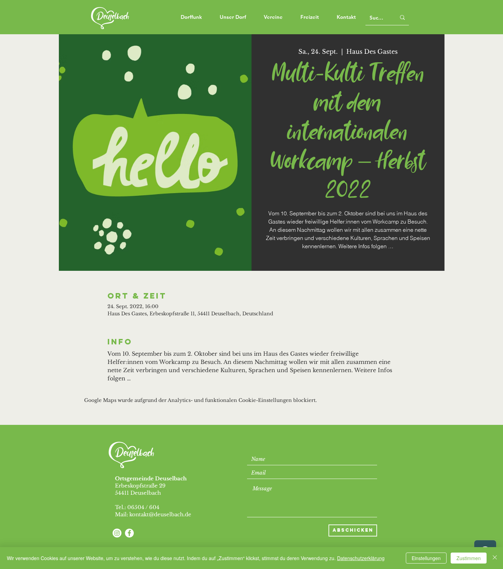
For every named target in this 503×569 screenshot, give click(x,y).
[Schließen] (495, 558)
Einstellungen (426, 558)
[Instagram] (117, 533)
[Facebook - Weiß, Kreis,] (129, 533)
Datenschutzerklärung (361, 558)
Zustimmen (468, 558)
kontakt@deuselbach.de (160, 514)
